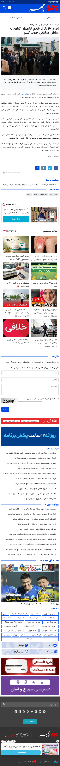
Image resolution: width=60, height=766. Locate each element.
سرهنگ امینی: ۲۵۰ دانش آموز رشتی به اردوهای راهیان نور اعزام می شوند (29, 184)
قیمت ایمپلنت (29, 626)
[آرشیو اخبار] (19, 712)
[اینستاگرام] (36, 712)
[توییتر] (32, 712)
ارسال (5, 409)
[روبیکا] (28, 712)
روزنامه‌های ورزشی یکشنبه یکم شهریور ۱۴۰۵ (40, 604)
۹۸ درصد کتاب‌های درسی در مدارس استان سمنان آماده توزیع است (32, 493)
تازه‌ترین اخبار (52, 449)
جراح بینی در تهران (50, 613)
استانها (55, 18)
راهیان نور (53, 194)
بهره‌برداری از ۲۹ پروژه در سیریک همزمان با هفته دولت (36, 468)
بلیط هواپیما (31, 630)
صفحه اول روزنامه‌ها (49, 560)
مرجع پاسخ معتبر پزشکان (13, 622)
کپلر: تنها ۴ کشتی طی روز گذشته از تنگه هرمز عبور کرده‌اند (35, 478)
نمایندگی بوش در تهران (12, 630)
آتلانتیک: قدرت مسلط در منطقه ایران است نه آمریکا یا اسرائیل (34, 519)
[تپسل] (3, 204)
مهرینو (15, 634)
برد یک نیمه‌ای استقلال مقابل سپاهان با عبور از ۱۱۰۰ (37, 529)
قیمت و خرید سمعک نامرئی (31, 634)
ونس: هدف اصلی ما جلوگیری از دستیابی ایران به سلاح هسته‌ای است (31, 549)
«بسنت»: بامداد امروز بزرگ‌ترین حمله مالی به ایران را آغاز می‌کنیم (32, 509)
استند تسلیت (8, 618)
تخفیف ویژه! (21, 752)
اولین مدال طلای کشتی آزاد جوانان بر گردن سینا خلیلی (36, 524)
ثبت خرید (16, 219)
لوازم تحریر (35, 613)
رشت (29, 194)
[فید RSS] (24, 712)
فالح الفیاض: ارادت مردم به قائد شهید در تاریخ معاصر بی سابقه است (31, 539)
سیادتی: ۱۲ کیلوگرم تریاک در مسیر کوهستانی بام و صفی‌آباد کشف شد (31, 453)
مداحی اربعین (51, 622)
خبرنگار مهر (25, 94)
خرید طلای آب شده (49, 618)
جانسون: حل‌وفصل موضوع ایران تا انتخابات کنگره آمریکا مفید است (32, 534)
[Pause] (33, 220)
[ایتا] (15, 712)
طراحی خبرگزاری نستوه (47, 762)
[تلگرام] (44, 712)
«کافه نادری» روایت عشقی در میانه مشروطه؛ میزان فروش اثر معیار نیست (29, 473)
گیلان (48, 18)
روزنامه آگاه (30, 639)
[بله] (40, 712)
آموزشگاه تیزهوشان (49, 630)
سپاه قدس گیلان (40, 194)
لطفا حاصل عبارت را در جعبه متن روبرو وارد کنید (41, 399)
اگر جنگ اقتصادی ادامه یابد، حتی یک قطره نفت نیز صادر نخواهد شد (31, 554)
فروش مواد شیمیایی (48, 626)
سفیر (5, 613)
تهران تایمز (6, 634)
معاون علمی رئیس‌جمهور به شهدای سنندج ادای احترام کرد (35, 483)
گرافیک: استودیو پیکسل (26, 762)
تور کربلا (21, 618)
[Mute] (37, 220)
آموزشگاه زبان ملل (50, 634)
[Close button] (58, 741)
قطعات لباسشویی (10, 626)
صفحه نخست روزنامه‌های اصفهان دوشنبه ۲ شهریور (38, 488)
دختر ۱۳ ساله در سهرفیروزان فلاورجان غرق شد (39, 498)
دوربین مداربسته (34, 622)
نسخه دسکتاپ (30, 721)
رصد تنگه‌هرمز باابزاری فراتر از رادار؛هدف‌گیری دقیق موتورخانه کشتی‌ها (31, 463)
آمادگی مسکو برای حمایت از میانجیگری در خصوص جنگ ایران (34, 458)
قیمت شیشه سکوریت (19, 613)
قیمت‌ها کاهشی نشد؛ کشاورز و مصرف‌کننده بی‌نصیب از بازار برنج (32, 544)
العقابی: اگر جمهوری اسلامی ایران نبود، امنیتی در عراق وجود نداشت (32, 514)
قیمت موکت (33, 618)
